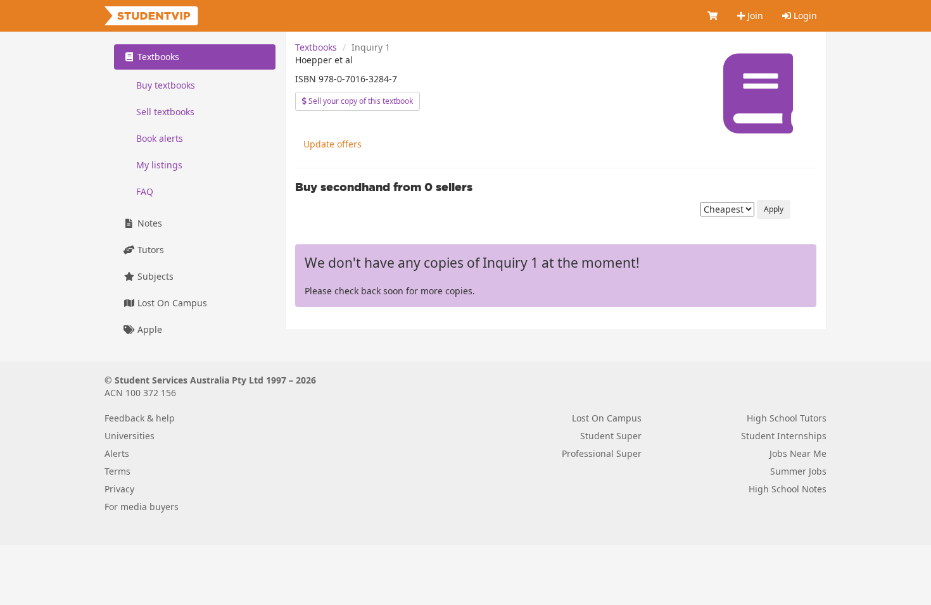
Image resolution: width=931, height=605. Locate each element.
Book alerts (159, 138)
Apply (773, 209)
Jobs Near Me (798, 453)
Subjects (154, 276)
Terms (117, 471)
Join (754, 15)
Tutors (149, 250)
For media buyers (141, 507)
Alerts (116, 453)
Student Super (611, 436)
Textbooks (316, 47)
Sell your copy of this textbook (360, 101)
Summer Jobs (798, 471)
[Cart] (713, 16)
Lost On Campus (171, 303)
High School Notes (787, 489)
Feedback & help (139, 418)
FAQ (144, 191)
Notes (148, 223)
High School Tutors (786, 418)
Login (804, 15)
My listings (159, 165)
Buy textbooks (165, 85)
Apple (148, 329)
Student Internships (783, 436)
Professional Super (602, 453)
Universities (129, 436)
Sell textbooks (165, 112)
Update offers (332, 144)
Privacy (119, 489)
